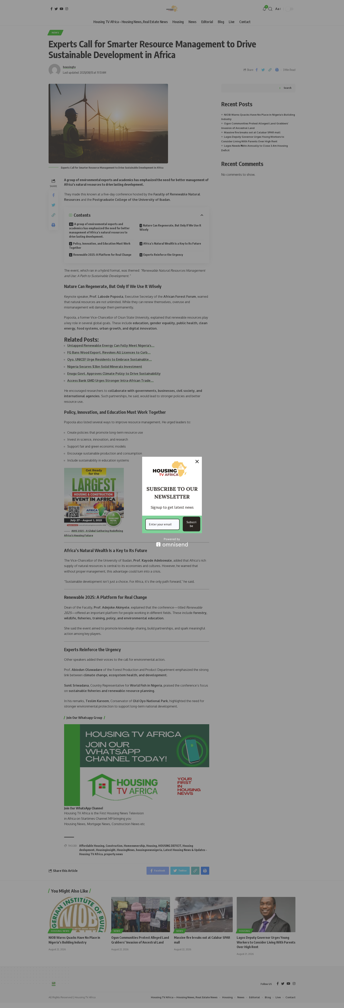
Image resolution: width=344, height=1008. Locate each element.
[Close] (197, 461)
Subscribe (191, 524)
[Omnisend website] (172, 542)
